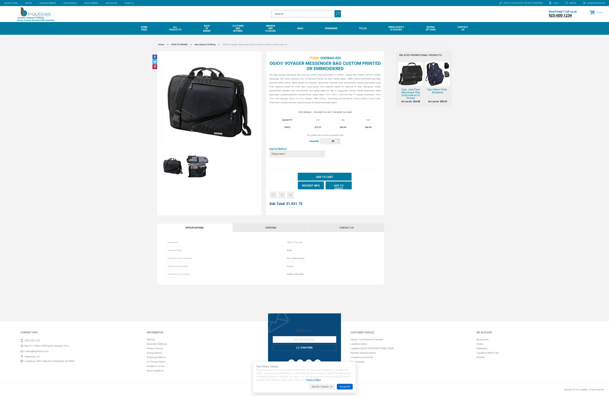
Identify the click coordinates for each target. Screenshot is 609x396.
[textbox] (300, 14)
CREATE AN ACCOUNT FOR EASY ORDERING (523, 3)
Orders (480, 344)
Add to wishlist (273, 195)
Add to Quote (339, 186)
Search (337, 13)
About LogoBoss (91, 3)
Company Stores (11, 3)
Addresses (482, 348)
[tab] (195, 227)
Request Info (311, 185)
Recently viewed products (363, 353)
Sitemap (151, 339)
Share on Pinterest (154, 66)
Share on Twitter (154, 61)
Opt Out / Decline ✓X (322, 386)
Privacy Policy (313, 379)
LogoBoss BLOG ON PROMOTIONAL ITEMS (372, 348)
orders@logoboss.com (36, 351)
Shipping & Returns (156, 357)
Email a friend (290, 195)
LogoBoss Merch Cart (488, 353)
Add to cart (324, 176)
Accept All (345, 386)
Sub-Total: (277, 204)
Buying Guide (111, 3)
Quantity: (314, 141)
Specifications (195, 227)
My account (482, 339)
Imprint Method (278, 148)
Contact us (129, 3)
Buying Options (70, 3)
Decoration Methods (47, 3)
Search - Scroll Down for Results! (366, 339)
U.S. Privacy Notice (156, 361)
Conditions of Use (156, 366)
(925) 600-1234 (32, 340)
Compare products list (596, 3)
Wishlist (481, 357)
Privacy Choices (155, 348)
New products (357, 361)
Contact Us (346, 227)
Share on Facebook (154, 57)
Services (28, 3)
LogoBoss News (358, 344)
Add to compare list (281, 195)
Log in (556, 3)
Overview (270, 227)
